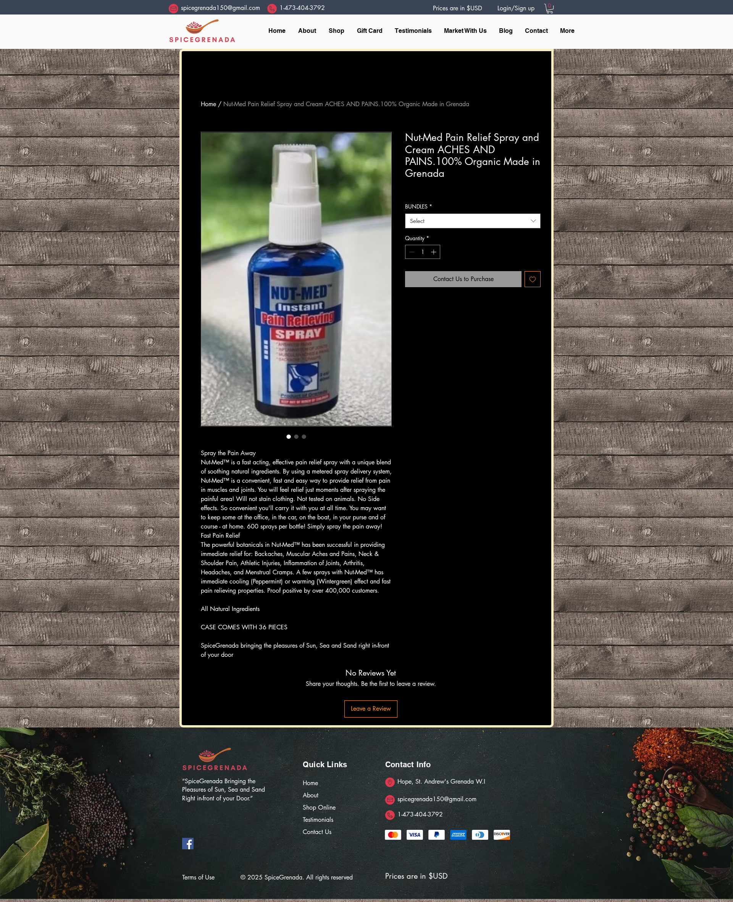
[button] (549, 8)
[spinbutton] (422, 252)
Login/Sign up (515, 8)
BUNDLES (418, 206)
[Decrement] (411, 252)
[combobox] (473, 220)
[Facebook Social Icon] (188, 843)
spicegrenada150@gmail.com (220, 8)
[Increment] (434, 252)
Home (208, 104)
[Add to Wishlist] (533, 279)
